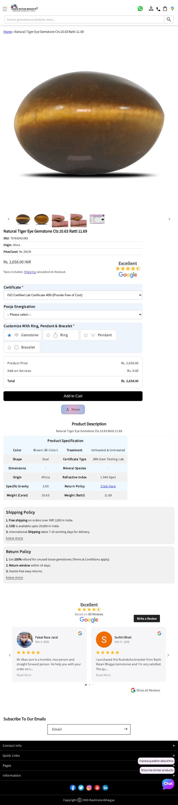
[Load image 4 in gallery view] (78, 219)
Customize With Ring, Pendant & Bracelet (39, 325)
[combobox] (89, 19)
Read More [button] (24, 675)
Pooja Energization (19, 306)
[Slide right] (169, 219)
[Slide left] (8, 219)
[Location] (172, 8)
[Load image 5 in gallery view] (97, 219)
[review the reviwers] (80, 634)
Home (7, 31)
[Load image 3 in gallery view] (60, 219)
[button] (165, 9)
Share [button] (75, 409)
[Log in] (151, 8)
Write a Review (147, 618)
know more (14, 538)
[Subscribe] (126, 729)
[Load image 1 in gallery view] (23, 219)
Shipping (30, 272)
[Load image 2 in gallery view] (41, 219)
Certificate (14, 287)
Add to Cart (73, 396)
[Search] (168, 19)
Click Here (108, 486)
